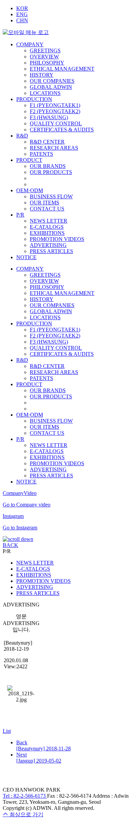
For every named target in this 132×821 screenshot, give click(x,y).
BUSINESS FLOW (51, 196)
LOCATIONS (45, 93)
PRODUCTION (34, 99)
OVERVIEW (44, 56)
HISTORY (41, 75)
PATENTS (41, 154)
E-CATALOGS (47, 227)
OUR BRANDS (48, 166)
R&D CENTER (47, 142)
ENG (22, 14)
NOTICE (26, 257)
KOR (22, 8)
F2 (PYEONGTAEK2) (55, 111)
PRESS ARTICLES (51, 251)
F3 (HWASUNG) (49, 117)
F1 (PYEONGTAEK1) (55, 105)
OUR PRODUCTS (51, 172)
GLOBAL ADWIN (51, 87)
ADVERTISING (48, 245)
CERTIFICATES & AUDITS (62, 129)
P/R (20, 215)
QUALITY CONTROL (56, 123)
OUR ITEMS (44, 202)
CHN (22, 20)
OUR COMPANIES (52, 81)
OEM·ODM (29, 190)
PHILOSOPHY (47, 63)
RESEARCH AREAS (54, 148)
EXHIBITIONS (47, 233)
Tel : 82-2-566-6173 (25, 796)
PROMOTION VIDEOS (57, 239)
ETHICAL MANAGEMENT (62, 69)
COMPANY (30, 44)
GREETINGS (45, 50)
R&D (22, 136)
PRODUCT (29, 160)
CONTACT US (47, 209)
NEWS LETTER (48, 221)
